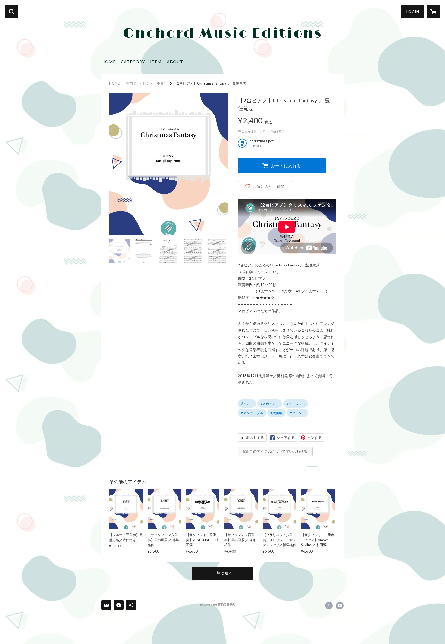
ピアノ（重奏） (155, 83)
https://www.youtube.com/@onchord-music (340, 605)
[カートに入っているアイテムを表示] (433, 11)
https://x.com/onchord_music (329, 605)
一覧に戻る (222, 573)
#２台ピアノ (269, 404)
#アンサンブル (252, 413)
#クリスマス (295, 404)
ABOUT (175, 61)
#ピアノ (247, 404)
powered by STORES (217, 605)
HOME (108, 61)
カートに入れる (286, 165)
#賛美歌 (276, 413)
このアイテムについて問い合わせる (278, 451)
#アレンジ (297, 413)
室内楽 (131, 83)
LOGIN (412, 11)
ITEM (156, 61)
